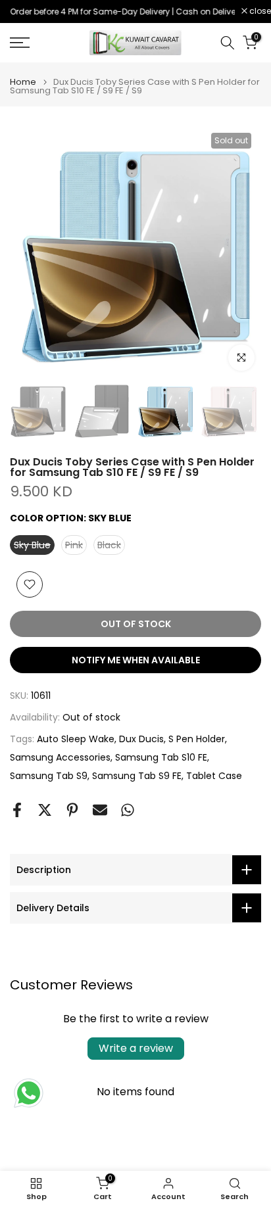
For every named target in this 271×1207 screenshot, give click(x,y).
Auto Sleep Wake (75, 739)
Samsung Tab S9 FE (137, 775)
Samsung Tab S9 (48, 775)
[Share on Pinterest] (72, 809)
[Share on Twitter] (44, 809)
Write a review (136, 1048)
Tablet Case (214, 775)
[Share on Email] (100, 809)
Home (23, 82)
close (259, 11)
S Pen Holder (196, 739)
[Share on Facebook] (17, 809)
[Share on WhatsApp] (127, 809)
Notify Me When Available (136, 660)
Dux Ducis (141, 739)
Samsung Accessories (60, 757)
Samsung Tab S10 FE (161, 757)
